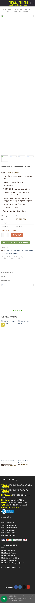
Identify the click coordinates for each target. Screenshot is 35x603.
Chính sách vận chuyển (9, 528)
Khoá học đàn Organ (8, 553)
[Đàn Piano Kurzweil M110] (26, 389)
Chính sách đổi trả (7, 523)
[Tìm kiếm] (6, 3)
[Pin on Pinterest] (17, 257)
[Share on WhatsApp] (3, 257)
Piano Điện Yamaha (20, 11)
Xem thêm (16, 310)
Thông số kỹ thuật (7, 273)
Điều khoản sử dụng (8, 533)
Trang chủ (7, 10)
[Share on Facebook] (6, 257)
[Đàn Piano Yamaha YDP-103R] (9, 389)
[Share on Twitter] (10, 257)
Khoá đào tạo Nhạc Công (10, 558)
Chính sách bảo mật (8, 530)
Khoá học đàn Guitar (8, 555)
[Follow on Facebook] (16, 587)
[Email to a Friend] (13, 257)
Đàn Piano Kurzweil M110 (24, 461)
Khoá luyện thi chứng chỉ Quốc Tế (13, 563)
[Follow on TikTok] (24, 587)
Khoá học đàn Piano (8, 550)
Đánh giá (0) (5, 280)
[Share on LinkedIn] (20, 257)
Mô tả (3, 269)
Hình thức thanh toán (8, 535)
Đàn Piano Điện (18, 250)
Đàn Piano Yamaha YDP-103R (8, 461)
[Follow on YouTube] (28, 587)
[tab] (17, 269)
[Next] (30, 85)
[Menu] (2, 3)
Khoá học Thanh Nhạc (9, 560)
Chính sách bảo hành (8, 525)
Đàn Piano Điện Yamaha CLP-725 (13, 253)
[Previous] (4, 85)
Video (3, 276)
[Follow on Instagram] (20, 587)
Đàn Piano (18, 10)
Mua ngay (17, 235)
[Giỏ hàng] (32, 3)
